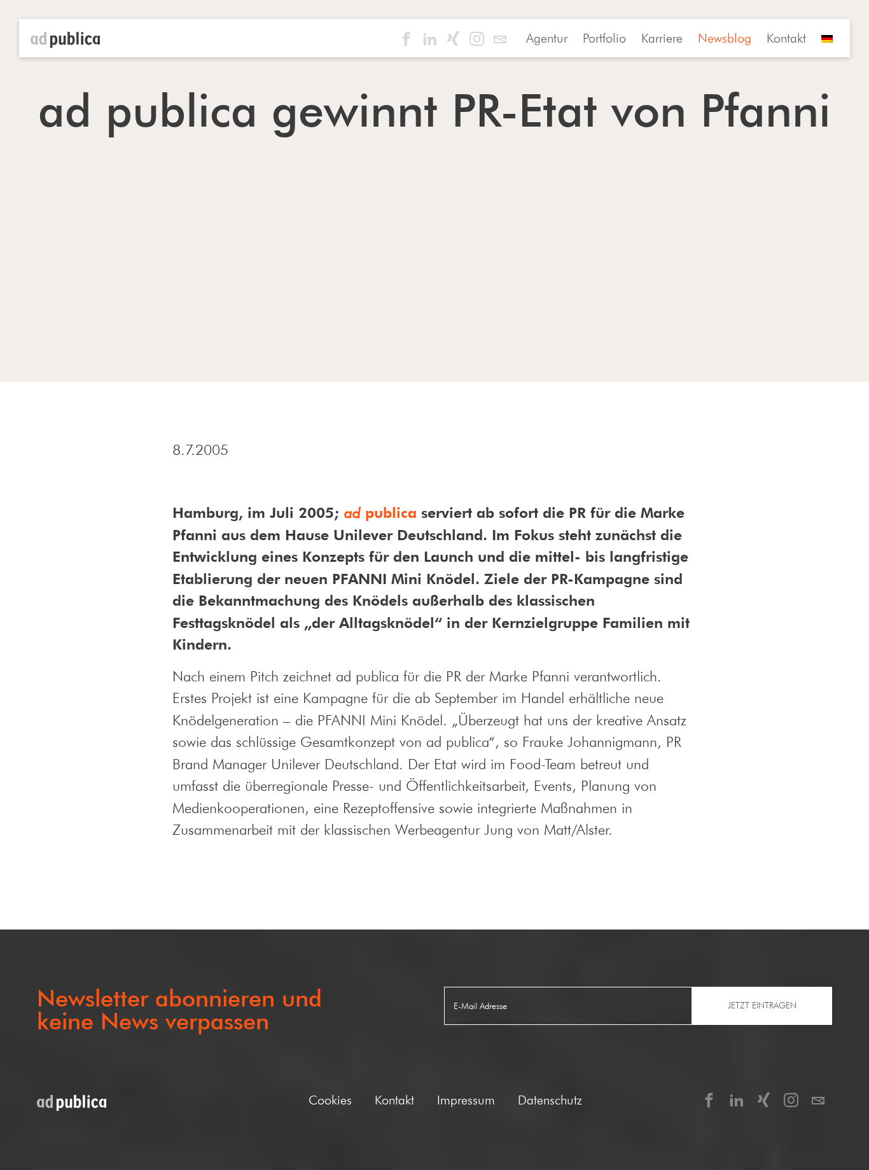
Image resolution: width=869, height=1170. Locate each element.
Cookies (330, 1100)
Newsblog (724, 38)
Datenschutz (550, 1100)
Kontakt (786, 38)
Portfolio (604, 38)
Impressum (466, 1100)
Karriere (662, 38)
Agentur (546, 38)
